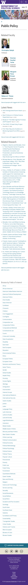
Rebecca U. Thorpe (7, 96)
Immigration (6, 387)
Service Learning (7, 488)
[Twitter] (12, 551)
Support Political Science (15, 545)
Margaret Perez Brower (13, 74)
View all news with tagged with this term (12, 137)
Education (5, 350)
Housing (5, 378)
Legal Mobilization (8, 420)
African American (8, 288)
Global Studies (7, 373)
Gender (5, 370)
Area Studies (6, 300)
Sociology (5, 504)
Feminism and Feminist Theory (11, 364)
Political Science (7, 451)
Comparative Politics (9, 325)
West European (7, 530)
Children (5, 311)
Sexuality (5, 490)
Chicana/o (5, 308)
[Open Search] (26, 2)
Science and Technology (10, 485)
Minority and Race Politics (10, 431)
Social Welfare (7, 496)
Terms (14, 573)
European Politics (8, 359)
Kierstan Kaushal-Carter (13, 60)
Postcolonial (6, 460)
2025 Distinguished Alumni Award (12, 110)
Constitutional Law (8, 331)
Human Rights (7, 381)
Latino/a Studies (7, 415)
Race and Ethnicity (8, 479)
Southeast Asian (7, 510)
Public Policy (6, 468)
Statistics (5, 513)
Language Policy (7, 409)
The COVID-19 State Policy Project (12, 124)
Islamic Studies (7, 401)
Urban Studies (7, 524)
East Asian (6, 345)
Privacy (14, 572)
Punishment (6, 471)
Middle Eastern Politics (9, 429)
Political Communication (10, 440)
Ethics (4, 356)
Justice (4, 403)
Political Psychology (8, 448)
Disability (5, 342)
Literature (6, 423)
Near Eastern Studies (9, 434)
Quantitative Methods (9, 474)
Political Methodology (9, 445)
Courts (5, 333)
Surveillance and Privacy (10, 516)
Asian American (7, 302)
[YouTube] (17, 551)
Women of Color (7, 532)
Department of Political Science (10, 7)
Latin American (7, 412)
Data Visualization (8, 339)
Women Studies (7, 535)
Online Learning (7, 437)
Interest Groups (7, 392)
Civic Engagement (8, 314)
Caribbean (6, 305)
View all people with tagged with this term (13, 102)
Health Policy (6, 375)
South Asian (6, 507)
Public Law (6, 465)
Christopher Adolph (8, 50)
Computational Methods (10, 328)
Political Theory (7, 454)
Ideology (5, 384)
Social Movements (8, 493)
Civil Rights (6, 316)
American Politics (8, 297)
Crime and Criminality (9, 336)
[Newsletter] (21, 551)
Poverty (5, 462)
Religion (5, 482)
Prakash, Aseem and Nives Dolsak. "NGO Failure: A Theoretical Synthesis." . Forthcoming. (14, 236)
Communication (7, 319)
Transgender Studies (9, 521)
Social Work (6, 499)
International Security (9, 398)
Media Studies (7, 426)
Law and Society (7, 417)
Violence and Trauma (9, 527)
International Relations (9, 395)
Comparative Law (8, 322)
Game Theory (7, 367)
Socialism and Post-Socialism (11, 502)
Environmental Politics (9, 353)
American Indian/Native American (12, 291)
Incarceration (6, 389)
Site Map (14, 575)
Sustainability (6, 518)
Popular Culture (7, 457)
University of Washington (11, 581)
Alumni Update (14, 576)
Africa (4, 286)
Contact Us (14, 578)
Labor (4, 406)
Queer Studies (7, 476)
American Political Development (12, 294)
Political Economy (8, 443)
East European (7, 347)
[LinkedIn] (7, 551)
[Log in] (22, 2)
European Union (7, 361)
